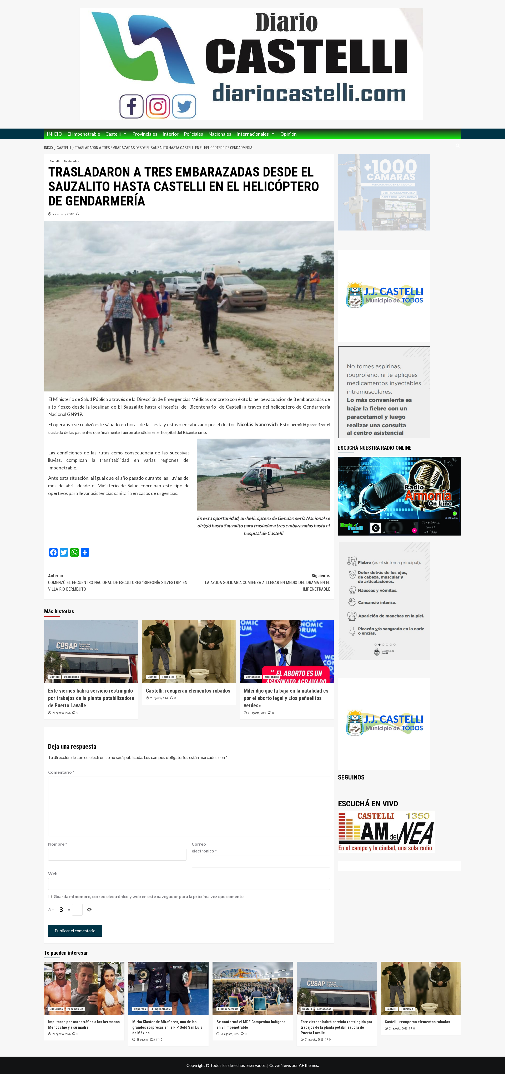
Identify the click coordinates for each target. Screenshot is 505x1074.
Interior (171, 134)
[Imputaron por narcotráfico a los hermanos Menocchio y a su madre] (84, 988)
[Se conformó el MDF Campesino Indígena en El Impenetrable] (253, 988)
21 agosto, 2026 (61, 713)
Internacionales (252, 134)
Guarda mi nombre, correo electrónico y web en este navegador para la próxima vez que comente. (149, 896)
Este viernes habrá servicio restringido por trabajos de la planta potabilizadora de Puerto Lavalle (91, 698)
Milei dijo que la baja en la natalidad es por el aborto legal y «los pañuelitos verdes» (286, 698)
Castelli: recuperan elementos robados (188, 691)
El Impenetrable (83, 134)
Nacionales (219, 134)
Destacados (71, 161)
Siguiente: (267, 582)
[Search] (457, 145)
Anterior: (117, 582)
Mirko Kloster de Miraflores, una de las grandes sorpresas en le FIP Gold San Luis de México (167, 1027)
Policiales (193, 134)
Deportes (140, 1009)
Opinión (288, 134)
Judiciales (56, 1009)
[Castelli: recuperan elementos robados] (189, 651)
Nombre (57, 843)
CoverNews (280, 1065)
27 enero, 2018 (63, 214)
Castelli (113, 134)
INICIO (54, 134)
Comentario (61, 771)
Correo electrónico (204, 847)
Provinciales (144, 134)
